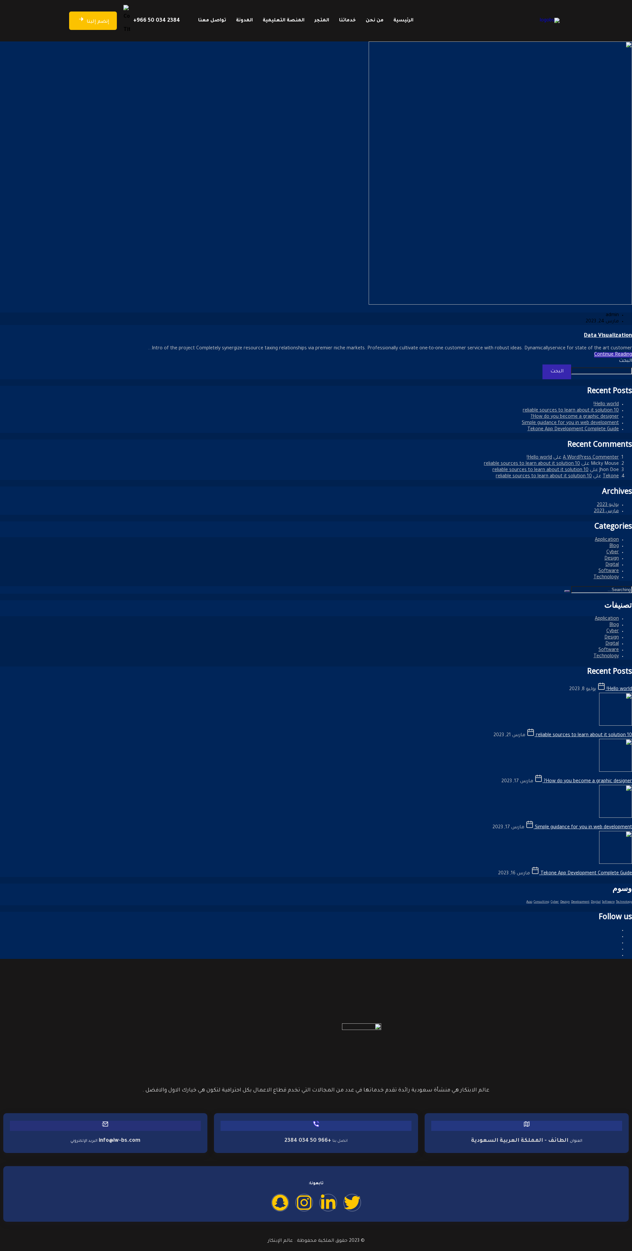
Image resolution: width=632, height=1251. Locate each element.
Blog (614, 546)
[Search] (567, 591)
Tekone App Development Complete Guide (573, 429)
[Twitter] (352, 1203)
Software (608, 571)
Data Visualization (608, 336)
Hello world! (606, 404)
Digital (612, 565)
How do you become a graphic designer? (575, 417)
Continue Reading (613, 355)
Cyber (612, 552)
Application (607, 540)
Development (580, 902)
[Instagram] (304, 1203)
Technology (606, 577)
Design (611, 559)
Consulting (541, 902)
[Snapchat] (280, 1203)
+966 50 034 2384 (156, 21)
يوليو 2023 (608, 505)
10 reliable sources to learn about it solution (571, 410)
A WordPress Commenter (591, 458)
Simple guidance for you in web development (570, 423)
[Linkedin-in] (328, 1203)
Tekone (611, 476)
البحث (625, 361)
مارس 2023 (606, 511)
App (529, 902)
